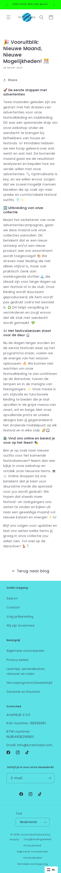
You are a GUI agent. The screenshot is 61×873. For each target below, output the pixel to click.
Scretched (27, 834)
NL (53, 869)
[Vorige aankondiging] (6, 4)
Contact (13, 607)
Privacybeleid (32, 845)
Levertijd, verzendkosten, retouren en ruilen (26, 671)
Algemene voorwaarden (25, 651)
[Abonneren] (49, 778)
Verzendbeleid (32, 857)
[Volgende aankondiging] (54, 4)
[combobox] (51, 869)
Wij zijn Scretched (20, 625)
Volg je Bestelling (20, 616)
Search (12, 598)
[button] (8, 17)
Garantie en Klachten (23, 692)
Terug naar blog (33, 571)
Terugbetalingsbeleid (37, 839)
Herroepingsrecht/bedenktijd (29, 683)
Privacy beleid (17, 660)
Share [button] (12, 80)
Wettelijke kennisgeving (32, 864)
